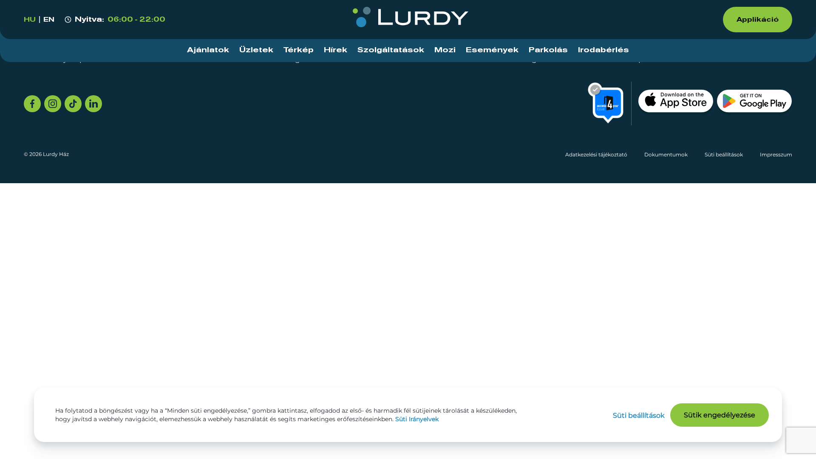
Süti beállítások (724, 154)
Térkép (298, 50)
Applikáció (758, 19)
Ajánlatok (208, 50)
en (48, 19)
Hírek (335, 50)
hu (30, 19)
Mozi (445, 50)
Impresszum (776, 154)
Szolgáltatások (390, 50)
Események (492, 50)
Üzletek (256, 50)
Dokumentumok (666, 154)
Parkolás (548, 50)
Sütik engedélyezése (719, 415)
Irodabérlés (603, 50)
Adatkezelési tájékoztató (596, 154)
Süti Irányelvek (417, 419)
